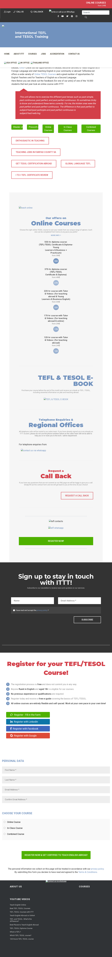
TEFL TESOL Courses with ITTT (22, 912)
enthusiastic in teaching (30, 140)
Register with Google (25, 735)
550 (56, 261)
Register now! (56, 541)
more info (55, 235)
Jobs (43, 54)
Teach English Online (18, 905)
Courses (32, 54)
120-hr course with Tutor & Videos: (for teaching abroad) (56, 341)
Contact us (74, 54)
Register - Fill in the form (27, 714)
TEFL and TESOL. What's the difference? (21, 920)
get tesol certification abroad (34, 163)
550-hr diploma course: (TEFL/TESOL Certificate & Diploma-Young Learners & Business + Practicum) (56, 248)
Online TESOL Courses (45, 74)
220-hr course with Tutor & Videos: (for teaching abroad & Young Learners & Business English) (56, 296)
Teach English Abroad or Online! (22, 915)
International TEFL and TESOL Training (31, 35)
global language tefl (78, 163)
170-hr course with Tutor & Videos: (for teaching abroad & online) (56, 319)
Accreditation (57, 54)
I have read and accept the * (32, 610)
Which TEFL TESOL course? (20, 935)
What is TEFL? (15, 932)
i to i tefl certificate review (32, 175)
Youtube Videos (20, 899)
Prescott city (33, 127)
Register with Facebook (25, 728)
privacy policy (42, 610)
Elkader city (18, 127)
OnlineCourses (48, 129)
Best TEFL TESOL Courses (20, 908)
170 (56, 329)
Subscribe (87, 619)
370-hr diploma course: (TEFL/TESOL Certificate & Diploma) (56, 273)
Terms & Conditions (87, 872)
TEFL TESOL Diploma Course (21, 928)
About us (16, 886)
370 (56, 283)
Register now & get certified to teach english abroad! (56, 855)
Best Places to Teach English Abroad (24, 925)
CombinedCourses (91, 129)
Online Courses (96, 2)
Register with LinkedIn (25, 721)
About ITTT (19, 54)
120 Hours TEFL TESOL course (22, 939)
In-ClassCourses (68, 129)
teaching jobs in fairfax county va (36, 152)
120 (56, 351)
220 (56, 307)
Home (7, 54)
